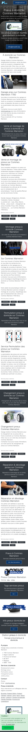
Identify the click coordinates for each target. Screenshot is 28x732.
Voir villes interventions (14, 562)
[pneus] (4, 2)
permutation (21, 215)
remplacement (5, 215)
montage (13, 215)
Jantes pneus (5, 676)
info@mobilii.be (20, 2)
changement (5, 218)
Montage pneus (6, 670)
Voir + (14, 594)
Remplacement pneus (7, 668)
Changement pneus (7, 674)
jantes (12, 218)
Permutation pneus (7, 672)
